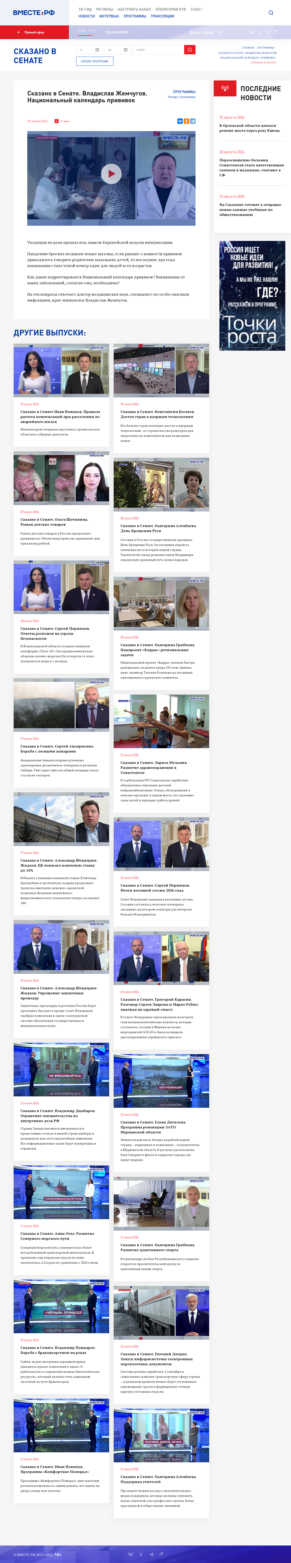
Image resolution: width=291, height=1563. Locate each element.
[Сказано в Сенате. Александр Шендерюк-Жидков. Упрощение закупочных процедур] (61, 947)
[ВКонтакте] (180, 121)
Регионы (104, 9)
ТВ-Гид (85, 9)
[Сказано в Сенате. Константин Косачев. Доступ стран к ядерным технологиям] (161, 370)
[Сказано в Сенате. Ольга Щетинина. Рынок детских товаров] (61, 478)
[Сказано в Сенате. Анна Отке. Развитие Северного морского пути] (61, 1192)
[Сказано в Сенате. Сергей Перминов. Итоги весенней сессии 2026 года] (161, 844)
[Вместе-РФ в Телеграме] (268, 32)
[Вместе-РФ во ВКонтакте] (251, 32)
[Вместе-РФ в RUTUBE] (275, 32)
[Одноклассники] (186, 121)
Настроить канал (134, 9)
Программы (135, 16)
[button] (271, 13)
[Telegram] (193, 121)
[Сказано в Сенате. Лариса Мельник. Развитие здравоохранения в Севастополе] (161, 721)
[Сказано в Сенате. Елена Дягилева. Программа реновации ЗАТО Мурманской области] (161, 1081)
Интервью (109, 16)
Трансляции (162, 16)
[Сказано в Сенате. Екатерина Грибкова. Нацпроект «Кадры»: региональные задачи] (161, 603)
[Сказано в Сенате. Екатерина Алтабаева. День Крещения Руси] (161, 484)
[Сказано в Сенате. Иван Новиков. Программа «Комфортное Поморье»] (61, 1425)
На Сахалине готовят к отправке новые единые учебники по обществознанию (250, 209)
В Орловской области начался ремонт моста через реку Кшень (249, 128)
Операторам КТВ (171, 9)
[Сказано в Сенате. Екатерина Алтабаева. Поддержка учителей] (161, 1435)
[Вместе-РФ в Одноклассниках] (260, 32)
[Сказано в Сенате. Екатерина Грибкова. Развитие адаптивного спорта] (161, 1203)
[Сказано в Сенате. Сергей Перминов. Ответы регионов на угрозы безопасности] (61, 587)
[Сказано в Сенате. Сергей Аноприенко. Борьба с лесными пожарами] (61, 705)
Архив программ (95, 61)
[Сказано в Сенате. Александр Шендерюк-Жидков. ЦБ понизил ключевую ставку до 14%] (61, 819)
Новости (86, 16)
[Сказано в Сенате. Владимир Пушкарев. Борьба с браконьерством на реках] (61, 1306)
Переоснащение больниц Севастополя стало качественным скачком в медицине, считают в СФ (251, 168)
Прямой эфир (34, 32)
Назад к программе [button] (182, 97)
